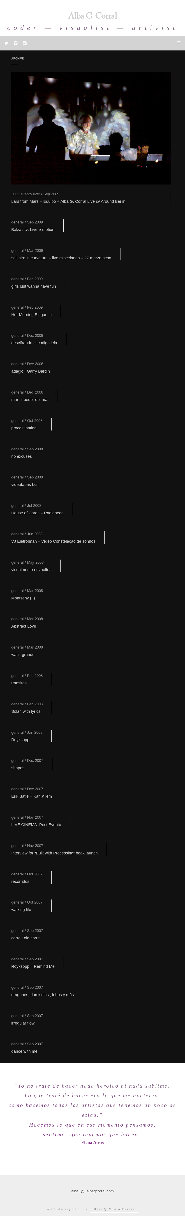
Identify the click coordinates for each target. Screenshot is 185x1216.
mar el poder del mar (30, 399)
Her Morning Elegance (31, 314)
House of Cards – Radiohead (37, 513)
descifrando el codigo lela (34, 343)
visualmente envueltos (31, 569)
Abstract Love (23, 626)
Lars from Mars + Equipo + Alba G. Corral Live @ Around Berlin (68, 201)
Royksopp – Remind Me (33, 966)
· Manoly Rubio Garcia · (114, 1209)
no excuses (21, 456)
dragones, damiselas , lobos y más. (43, 995)
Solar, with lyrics (25, 711)
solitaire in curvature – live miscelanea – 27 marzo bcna (61, 258)
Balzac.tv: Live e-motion (32, 229)
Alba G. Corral (92, 16)
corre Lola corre (25, 938)
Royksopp (20, 740)
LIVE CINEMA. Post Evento (36, 824)
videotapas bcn (25, 484)
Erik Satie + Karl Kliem (31, 796)
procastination (24, 428)
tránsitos (19, 683)
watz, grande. (23, 654)
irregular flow (23, 1023)
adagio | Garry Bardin (30, 371)
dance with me (24, 1051)
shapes (17, 768)
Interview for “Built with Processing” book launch (54, 853)
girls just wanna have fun (33, 286)
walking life (21, 909)
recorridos (20, 881)
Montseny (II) (23, 598)
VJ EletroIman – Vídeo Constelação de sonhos (53, 541)
